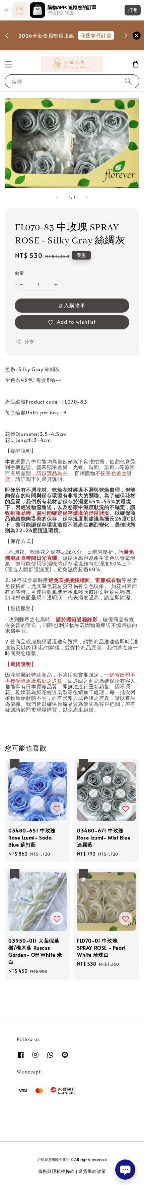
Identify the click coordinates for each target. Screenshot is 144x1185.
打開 (132, 10)
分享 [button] (29, 341)
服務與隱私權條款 (56, 1171)
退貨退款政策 (92, 1171)
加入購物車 (72, 305)
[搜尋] (128, 81)
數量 (19, 273)
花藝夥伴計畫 (96, 35)
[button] (8, 64)
